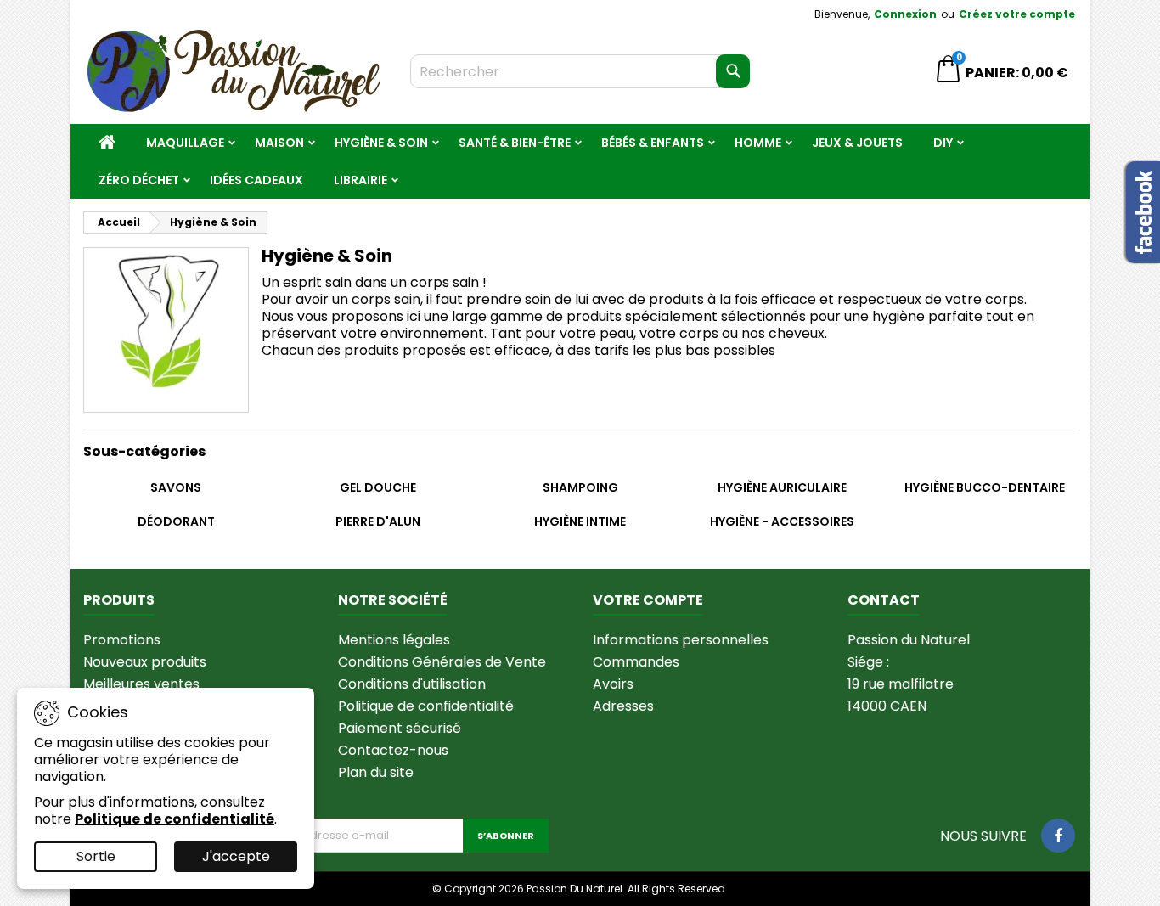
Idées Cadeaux (256, 180)
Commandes (636, 662)
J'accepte (236, 856)
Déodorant (176, 521)
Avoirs (613, 684)
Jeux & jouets (857, 142)
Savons (175, 487)
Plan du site (376, 772)
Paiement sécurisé (399, 728)
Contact (883, 600)
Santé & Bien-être (515, 142)
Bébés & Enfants (652, 142)
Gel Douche (378, 487)
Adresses (623, 706)
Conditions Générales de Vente (442, 662)
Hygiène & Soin (381, 142)
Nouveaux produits (144, 662)
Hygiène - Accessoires (782, 521)
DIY (943, 142)
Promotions (121, 640)
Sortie (95, 856)
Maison (279, 142)
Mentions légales (394, 640)
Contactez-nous (393, 750)
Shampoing (580, 487)
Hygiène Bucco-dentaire (984, 487)
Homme (758, 142)
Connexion (905, 14)
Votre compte (648, 600)
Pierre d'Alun (377, 521)
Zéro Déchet (139, 180)
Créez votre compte (1017, 14)
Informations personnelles (681, 640)
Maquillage (185, 142)
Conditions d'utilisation (412, 684)
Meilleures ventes (141, 684)
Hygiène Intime (580, 521)
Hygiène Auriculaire (782, 487)
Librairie (360, 180)
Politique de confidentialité (426, 706)
